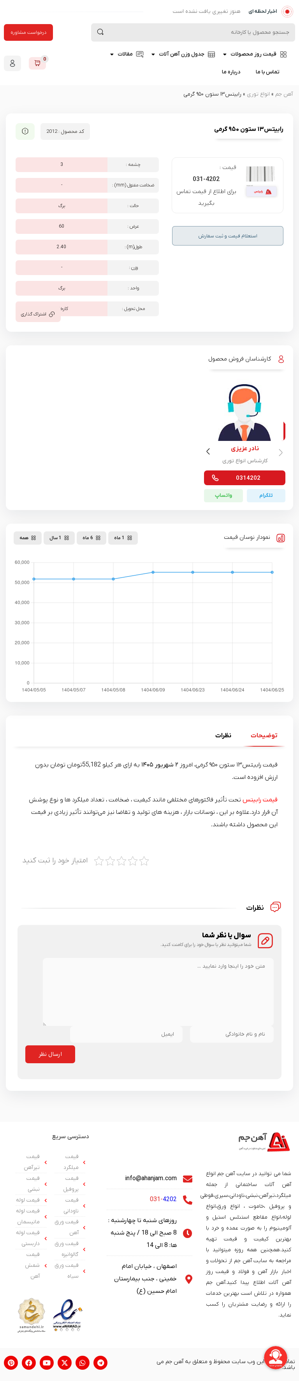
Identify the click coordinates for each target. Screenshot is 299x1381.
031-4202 (206, 179)
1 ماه (119, 538)
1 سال (55, 538)
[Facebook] (29, 1363)
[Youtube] (47, 1363)
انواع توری (258, 94)
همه (23, 538)
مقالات (125, 54)
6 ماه (88, 538)
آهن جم (284, 94)
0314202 (248, 478)
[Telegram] (100, 1363)
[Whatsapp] (83, 1363)
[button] (209, 452)
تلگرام (266, 495)
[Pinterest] (11, 1363)
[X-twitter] (65, 1363)
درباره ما (231, 72)
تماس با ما (268, 72)
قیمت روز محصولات (253, 54)
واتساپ (223, 495)
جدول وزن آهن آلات (181, 54)
